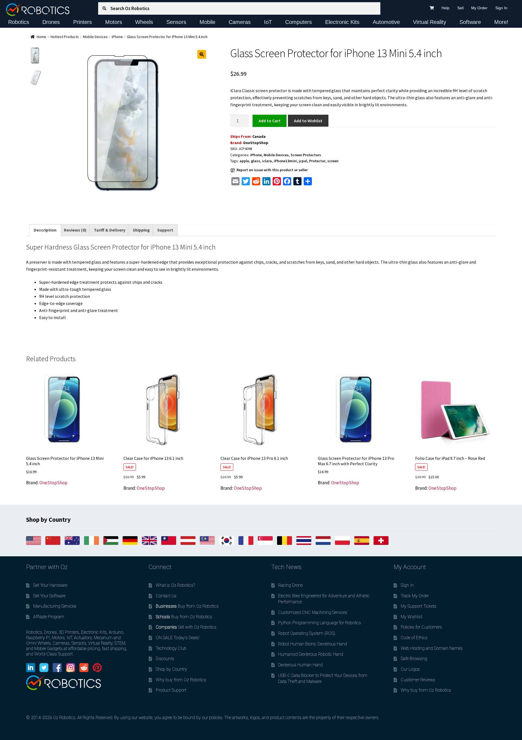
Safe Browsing (414, 658)
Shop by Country (171, 669)
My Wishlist (411, 616)
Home (41, 36)
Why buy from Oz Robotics (181, 679)
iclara (267, 160)
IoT (268, 22)
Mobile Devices (95, 36)
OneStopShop (255, 142)
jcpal (303, 160)
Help (445, 8)
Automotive (386, 22)
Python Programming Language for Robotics (319, 622)
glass (255, 160)
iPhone (117, 36)
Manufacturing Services (54, 606)
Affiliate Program (48, 616)
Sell (460, 8)
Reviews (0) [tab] (75, 230)
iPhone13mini (285, 160)
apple (244, 160)
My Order (479, 8)
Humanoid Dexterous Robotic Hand (310, 654)
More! (501, 22)
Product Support (171, 690)
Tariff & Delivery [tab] (109, 230)
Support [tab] (165, 230)
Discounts (165, 658)
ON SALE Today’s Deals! (177, 637)
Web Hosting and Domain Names (432, 648)
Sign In (501, 8)
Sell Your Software (49, 595)
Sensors (176, 22)
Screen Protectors (306, 154)
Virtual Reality (429, 22)
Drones (51, 22)
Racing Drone (290, 585)
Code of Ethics (414, 637)
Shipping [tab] (141, 230)
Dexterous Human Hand (300, 664)
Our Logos (410, 669)
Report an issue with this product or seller (272, 169)
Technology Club (171, 648)
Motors (113, 22)
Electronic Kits (342, 22)
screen (332, 160)
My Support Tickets (418, 606)
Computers (298, 22)
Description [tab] (45, 230)
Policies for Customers (421, 627)
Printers (82, 22)
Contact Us (166, 595)
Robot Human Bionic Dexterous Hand (312, 644)
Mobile (207, 22)
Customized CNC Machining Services (312, 612)
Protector (317, 160)
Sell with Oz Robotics (186, 627)
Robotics (18, 22)
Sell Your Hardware (50, 585)
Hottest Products (65, 36)
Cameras (240, 22)
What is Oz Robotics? (175, 585)
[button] (201, 54)
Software (470, 22)
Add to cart (270, 120)
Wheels (144, 22)
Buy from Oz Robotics (187, 606)
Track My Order (415, 595)
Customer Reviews (418, 679)
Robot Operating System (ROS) (306, 633)
